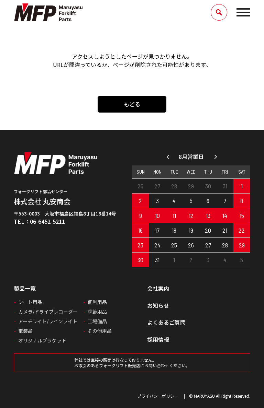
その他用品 (100, 330)
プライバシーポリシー (157, 396)
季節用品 (97, 311)
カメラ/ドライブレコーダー (48, 311)
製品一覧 (25, 288)
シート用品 (30, 302)
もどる (132, 104)
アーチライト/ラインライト (47, 321)
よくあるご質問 (166, 322)
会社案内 (158, 288)
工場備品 (97, 321)
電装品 (25, 330)
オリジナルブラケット (42, 340)
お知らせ (158, 305)
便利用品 (97, 302)
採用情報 (158, 339)
